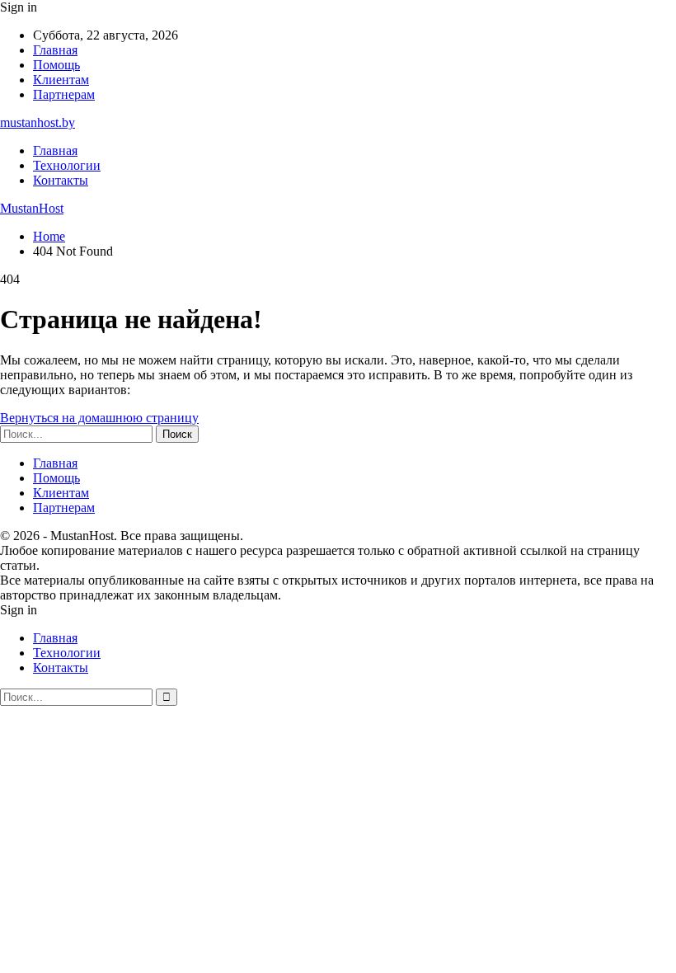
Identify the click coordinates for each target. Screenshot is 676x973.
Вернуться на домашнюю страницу (99, 418)
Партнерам (64, 94)
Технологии (67, 165)
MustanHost (31, 208)
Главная (55, 50)
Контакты (60, 180)
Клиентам (61, 80)
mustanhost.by (37, 122)
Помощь (56, 65)
